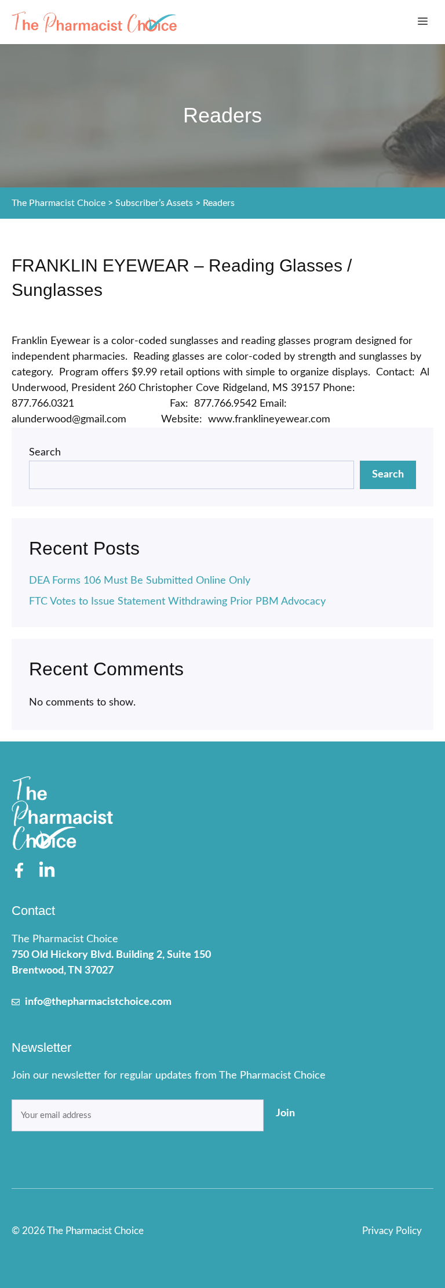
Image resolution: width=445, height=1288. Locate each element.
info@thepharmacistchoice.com (98, 1002)
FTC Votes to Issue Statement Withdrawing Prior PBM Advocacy (177, 601)
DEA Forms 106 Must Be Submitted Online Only (139, 581)
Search (45, 452)
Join (285, 1113)
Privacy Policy (392, 1231)
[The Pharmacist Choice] (94, 22)
